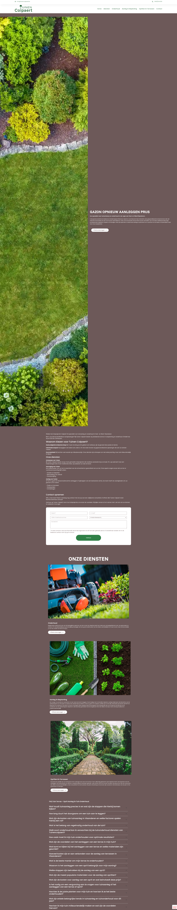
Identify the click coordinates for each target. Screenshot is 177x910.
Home (99, 9)
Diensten (107, 9)
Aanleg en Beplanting (129, 9)
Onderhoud (116, 9)
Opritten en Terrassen (146, 9)
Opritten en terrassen (59, 779)
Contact (159, 9)
